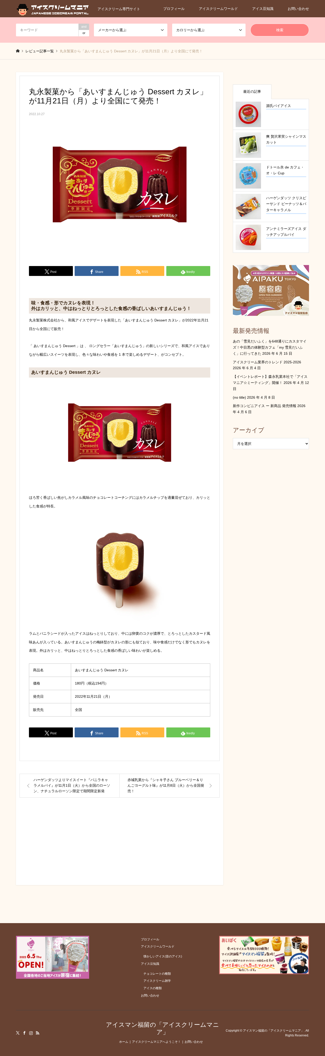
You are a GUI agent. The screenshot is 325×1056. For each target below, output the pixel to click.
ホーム (123, 1042)
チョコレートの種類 (157, 973)
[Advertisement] (120, 845)
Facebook (24, 1033)
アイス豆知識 (262, 9)
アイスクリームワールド (218, 9)
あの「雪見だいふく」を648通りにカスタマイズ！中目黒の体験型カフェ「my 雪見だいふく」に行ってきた (269, 347)
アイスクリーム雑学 (157, 981)
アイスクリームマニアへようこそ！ (156, 1042)
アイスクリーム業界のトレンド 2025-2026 (267, 362)
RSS (37, 1033)
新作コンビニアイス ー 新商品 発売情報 (264, 406)
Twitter (18, 1033)
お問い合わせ (298, 9)
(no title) (239, 397)
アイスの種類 (152, 988)
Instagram (31, 1033)
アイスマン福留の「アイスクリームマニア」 (162, 1028)
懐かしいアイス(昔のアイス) (162, 956)
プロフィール (174, 9)
